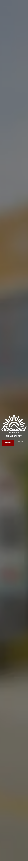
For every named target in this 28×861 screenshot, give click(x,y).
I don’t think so (20, 442)
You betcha (8, 442)
